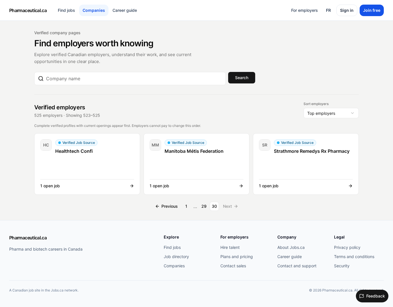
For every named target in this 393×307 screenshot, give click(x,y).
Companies (94, 10)
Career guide (124, 10)
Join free (371, 10)
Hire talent (230, 247)
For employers (304, 10)
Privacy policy (347, 247)
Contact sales (233, 265)
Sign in (347, 10)
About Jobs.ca (291, 247)
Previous (169, 206)
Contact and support (296, 265)
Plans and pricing (236, 256)
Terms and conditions (354, 256)
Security (342, 265)
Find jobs (66, 10)
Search (241, 77)
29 (204, 206)
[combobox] (134, 78)
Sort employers (316, 104)
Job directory (176, 256)
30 (214, 206)
